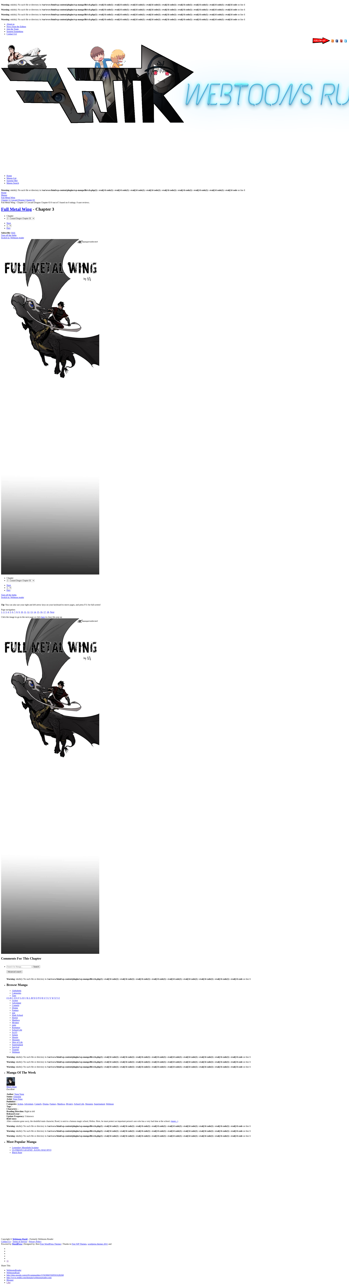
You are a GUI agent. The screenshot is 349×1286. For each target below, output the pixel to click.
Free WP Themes (79, 1244)
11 (25, 612)
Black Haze (12, 1087)
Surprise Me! (12, 180)
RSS (13, 233)
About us (10, 24)
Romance (16, 1027)
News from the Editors (16, 26)
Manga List (11, 178)
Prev (8, 228)
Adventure (16, 1003)
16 (41, 612)
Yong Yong (19, 1094)
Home (9, 176)
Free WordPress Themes (50, 1244)
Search (36, 967)
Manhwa (16, 1020)
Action (15, 1000)
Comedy (15, 1005)
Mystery (15, 1022)
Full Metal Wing (16, 209)
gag (13, 1013)
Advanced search (14, 972)
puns (14, 1025)
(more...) (174, 1121)
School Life (17, 1030)
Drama (15, 1008)
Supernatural (17, 1045)
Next (9, 223)
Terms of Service (20, 1241)
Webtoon (16, 1052)
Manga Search (13, 183)
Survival (15, 1047)
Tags (14, 995)
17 (44, 612)
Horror (15, 1018)
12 (28, 612)
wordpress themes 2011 (98, 1244)
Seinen (15, 1035)
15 (38, 612)
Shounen (16, 1040)
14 (35, 612)
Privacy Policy (35, 1241)
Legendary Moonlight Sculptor (25, 1147)
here (43, 617)
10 (22, 612)
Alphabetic (16, 990)
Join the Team (13, 29)
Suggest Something (15, 31)
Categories (16, 993)
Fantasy (15, 1010)
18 (48, 612)
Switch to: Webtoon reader (12, 238)
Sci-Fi (14, 1032)
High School (17, 1015)
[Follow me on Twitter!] (346, 43)
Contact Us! (12, 34)
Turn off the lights (8, 235)
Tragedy (15, 1049)
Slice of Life (17, 1042)
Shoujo (15, 1037)
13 (31, 612)
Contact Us (6, 1241)
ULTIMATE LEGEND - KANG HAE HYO (31, 1150)
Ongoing (17, 1096)
